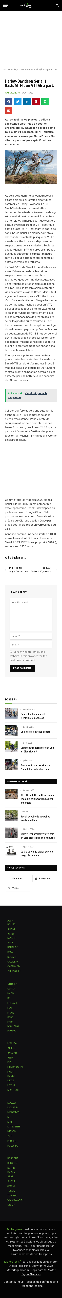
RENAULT (12, 1163)
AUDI (10, 942)
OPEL (10, 1136)
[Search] (57, 5)
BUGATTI (12, 956)
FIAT (9, 1007)
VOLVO (11, 1205)
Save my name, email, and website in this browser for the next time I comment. (28, 656)
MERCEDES (13, 1112)
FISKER (11, 1012)
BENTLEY (12, 947)
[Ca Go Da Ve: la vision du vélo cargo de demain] (11, 850)
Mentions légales (32, 1285)
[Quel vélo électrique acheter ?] (11, 730)
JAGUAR (12, 1052)
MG (9, 1117)
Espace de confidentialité (42, 1281)
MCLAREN (13, 1107)
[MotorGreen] (31, 5)
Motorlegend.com (18, 1270)
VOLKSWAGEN (15, 1200)
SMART (11, 1186)
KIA (9, 1062)
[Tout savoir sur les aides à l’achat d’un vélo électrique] (11, 764)
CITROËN (12, 983)
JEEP (10, 1057)
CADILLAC (13, 961)
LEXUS (11, 1080)
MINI (9, 1121)
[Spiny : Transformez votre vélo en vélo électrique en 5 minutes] (11, 833)
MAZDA (11, 1102)
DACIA (11, 993)
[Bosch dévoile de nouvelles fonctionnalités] (11, 815)
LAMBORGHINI (15, 1067)
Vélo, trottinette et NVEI (23, 69)
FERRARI (12, 1003)
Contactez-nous (13, 1281)
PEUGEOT (12, 1140)
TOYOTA (12, 1195)
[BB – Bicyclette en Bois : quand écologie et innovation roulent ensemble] (11, 794)
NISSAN (11, 1131)
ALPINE (11, 929)
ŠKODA (11, 1181)
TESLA (11, 1190)
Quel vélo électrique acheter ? (37, 731)
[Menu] (5, 5)
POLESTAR (13, 1145)
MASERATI (13, 1090)
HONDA (11, 1030)
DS (8, 998)
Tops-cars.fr (38, 1270)
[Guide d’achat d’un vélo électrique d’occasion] (11, 713)
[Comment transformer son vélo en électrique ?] (11, 746)
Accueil (6, 69)
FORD (10, 1017)
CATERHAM (13, 966)
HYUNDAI (12, 1043)
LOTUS (11, 1085)
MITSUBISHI (14, 1126)
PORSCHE (12, 1158)
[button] (8, 101)
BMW (10, 952)
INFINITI (11, 1048)
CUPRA (11, 988)
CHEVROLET (14, 971)
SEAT (10, 1176)
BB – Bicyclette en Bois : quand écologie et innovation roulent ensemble (38, 799)
